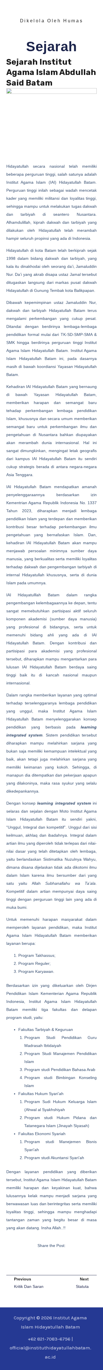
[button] (40, 1262)
